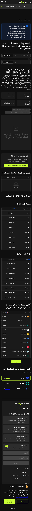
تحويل (29, 20)
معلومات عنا (25, 472)
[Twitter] (28, 408)
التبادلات (16, 478)
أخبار (16, 472)
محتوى (29, 6)
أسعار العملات (14, 475)
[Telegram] (20, 408)
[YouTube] (24, 408)
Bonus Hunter (10, 6)
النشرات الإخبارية (20, 6)
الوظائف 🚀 (26, 475)
